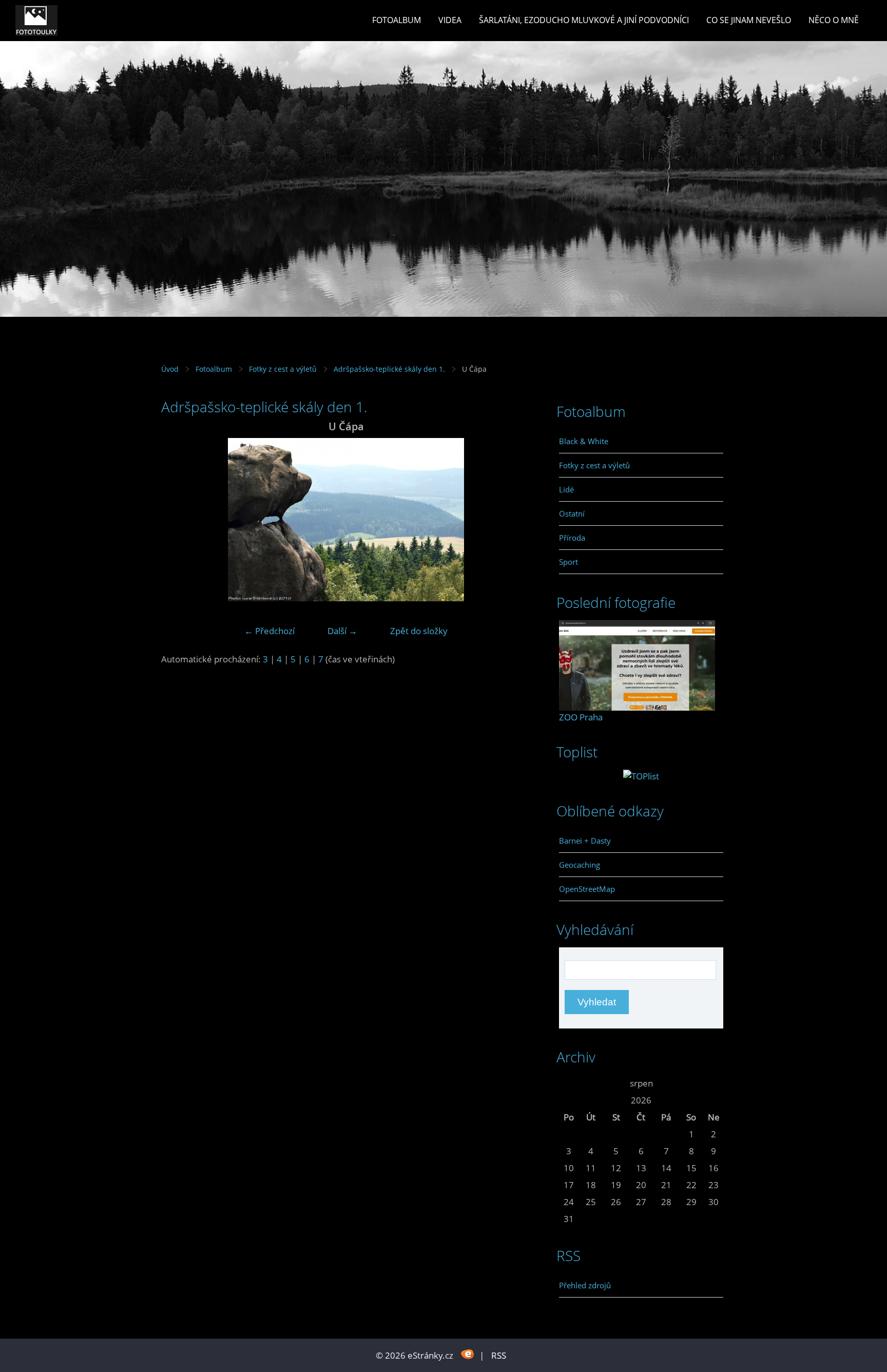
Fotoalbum (396, 20)
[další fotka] (514, 519)
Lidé (566, 489)
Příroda (572, 537)
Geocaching (579, 865)
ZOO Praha (581, 717)
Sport (568, 562)
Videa (449, 20)
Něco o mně (833, 20)
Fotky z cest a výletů (283, 369)
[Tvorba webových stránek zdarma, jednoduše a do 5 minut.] (467, 1354)
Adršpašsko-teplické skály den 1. (389, 369)
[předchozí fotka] (177, 519)
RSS (498, 1355)
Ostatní (572, 513)
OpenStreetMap (587, 889)
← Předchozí (269, 631)
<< (569, 1083)
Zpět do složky (419, 631)
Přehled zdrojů (585, 1285)
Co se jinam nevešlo (748, 20)
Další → (342, 631)
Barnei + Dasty (585, 840)
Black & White (583, 441)
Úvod (170, 369)
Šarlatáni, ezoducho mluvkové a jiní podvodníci (584, 20)
